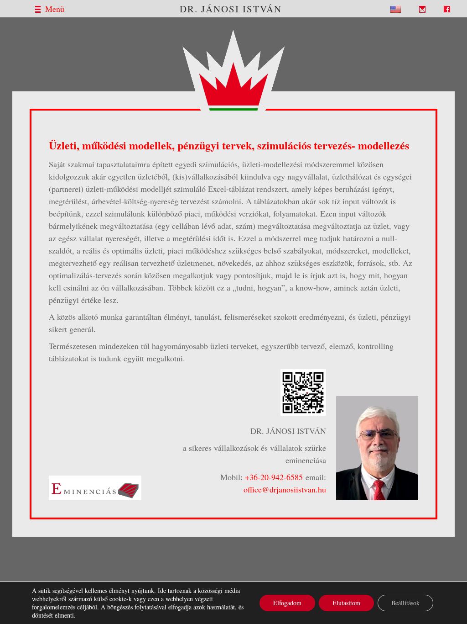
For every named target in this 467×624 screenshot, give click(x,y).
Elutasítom (346, 602)
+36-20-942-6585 (274, 476)
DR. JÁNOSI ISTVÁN (231, 8)
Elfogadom (287, 602)
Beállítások (405, 602)
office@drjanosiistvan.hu (285, 489)
